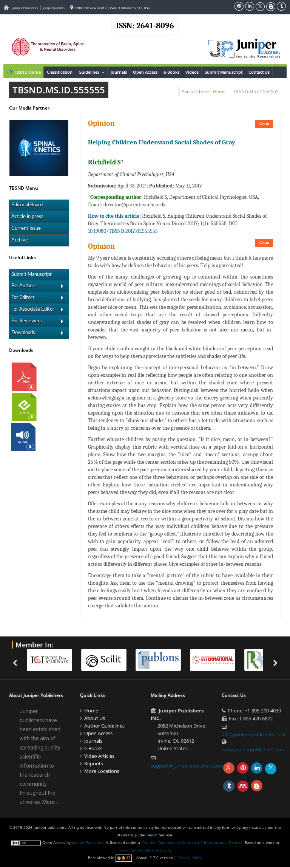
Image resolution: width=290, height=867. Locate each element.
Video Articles (99, 755)
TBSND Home (27, 72)
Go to (264, 124)
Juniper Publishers (25, 8)
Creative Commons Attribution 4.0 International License (191, 842)
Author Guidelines (104, 725)
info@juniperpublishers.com (253, 734)
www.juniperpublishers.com (253, 749)
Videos (192, 72)
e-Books (171, 72)
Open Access (145, 72)
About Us (94, 718)
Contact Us (259, 72)
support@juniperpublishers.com (187, 765)
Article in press (27, 216)
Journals (119, 72)
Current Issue (26, 228)
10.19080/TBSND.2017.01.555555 (123, 231)
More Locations (101, 771)
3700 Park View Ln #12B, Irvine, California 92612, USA (112, 8)
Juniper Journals (54, 8)
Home (219, 91)
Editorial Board (27, 205)
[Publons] (162, 659)
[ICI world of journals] (53, 659)
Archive (19, 240)
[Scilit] (107, 659)
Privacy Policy (189, 857)
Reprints (93, 763)
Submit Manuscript (223, 72)
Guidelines (93, 72)
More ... (50, 802)
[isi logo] (216, 659)
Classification (59, 72)
